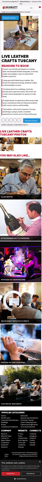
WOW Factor (5, 418)
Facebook (33, 434)
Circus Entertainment (27, 427)
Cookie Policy (23, 438)
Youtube (32, 442)
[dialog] (21, 471)
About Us (4, 434)
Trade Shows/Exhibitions (9, 427)
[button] (3, 120)
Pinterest (33, 438)
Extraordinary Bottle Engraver (15, 238)
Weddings (4, 422)
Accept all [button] (11, 473)
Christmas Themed (27, 420)
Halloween (24, 416)
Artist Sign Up (23, 440)
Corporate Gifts (20, 125)
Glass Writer (7, 197)
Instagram (33, 436)
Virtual (3, 424)
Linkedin (32, 445)
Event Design (7, 125)
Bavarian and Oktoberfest (29, 418)
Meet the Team (6, 436)
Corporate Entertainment (9, 420)
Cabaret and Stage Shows (29, 424)
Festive (3, 416)
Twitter (32, 440)
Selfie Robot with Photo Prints (15, 321)
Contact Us (5, 438)
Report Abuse (5, 440)
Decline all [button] (31, 473)
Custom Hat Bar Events (11, 404)
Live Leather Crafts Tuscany (20, 12)
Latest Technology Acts (28, 422)
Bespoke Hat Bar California (13, 362)
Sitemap (21, 447)
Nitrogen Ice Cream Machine (13, 279)
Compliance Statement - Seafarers (5, 445)
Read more (13, 470)
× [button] (39, 462)
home (3, 12)
